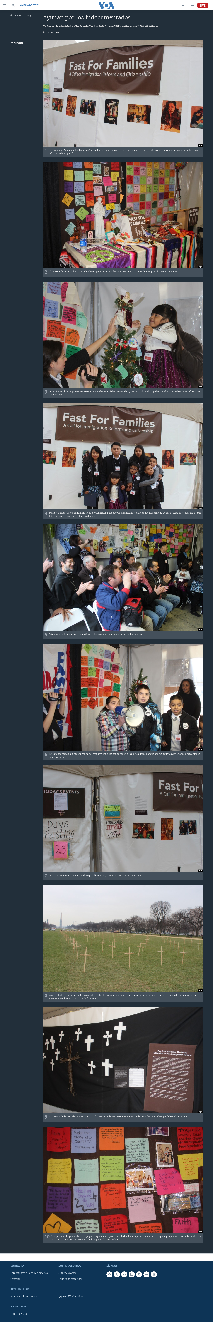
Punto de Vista (18, 1313)
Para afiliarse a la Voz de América (29, 1273)
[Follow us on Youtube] (124, 1274)
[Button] (17, 43)
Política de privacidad (70, 1279)
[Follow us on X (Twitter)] (117, 1274)
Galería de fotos (29, 5)
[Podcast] (139, 1274)
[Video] (183, 5)
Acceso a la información (23, 1296)
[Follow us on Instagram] (154, 1274)
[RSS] (132, 1274)
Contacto (15, 1279)
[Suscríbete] (146, 1274)
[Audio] (192, 5)
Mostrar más (51, 32)
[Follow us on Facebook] (109, 1274)
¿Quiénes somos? (67, 1273)
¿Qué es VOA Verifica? (71, 1296)
